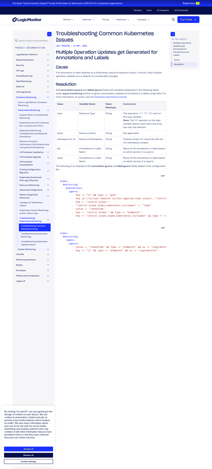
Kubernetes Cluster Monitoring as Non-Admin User (33, 212)
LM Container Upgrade (30, 157)
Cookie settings (28, 461)
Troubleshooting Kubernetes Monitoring (30, 219)
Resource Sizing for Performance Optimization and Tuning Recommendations (34, 144)
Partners (138, 10)
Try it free (186, 19)
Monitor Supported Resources (28, 196)
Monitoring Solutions (26, 259)
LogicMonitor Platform (26, 54)
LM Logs (20, 70)
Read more (189, 3)
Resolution (179, 64)
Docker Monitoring (27, 249)
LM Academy (163, 10)
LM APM (20, 254)
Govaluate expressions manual (110, 96)
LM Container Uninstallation (26, 163)
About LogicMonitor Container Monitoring (32, 104)
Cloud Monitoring (24, 76)
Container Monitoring (26, 97)
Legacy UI (20, 281)
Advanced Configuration (31, 190)
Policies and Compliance (27, 275)
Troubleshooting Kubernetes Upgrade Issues (34, 243)
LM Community (181, 10)
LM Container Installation (31, 152)
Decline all (28, 455)
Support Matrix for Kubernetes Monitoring (33, 116)
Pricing (105, 19)
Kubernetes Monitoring (29, 110)
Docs (149, 10)
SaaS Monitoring (23, 81)
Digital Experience (25, 60)
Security (20, 65)
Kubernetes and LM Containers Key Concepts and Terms (34, 124)
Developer (21, 270)
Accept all (28, 449)
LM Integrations (23, 92)
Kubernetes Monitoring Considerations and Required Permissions (33, 133)
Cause (177, 60)
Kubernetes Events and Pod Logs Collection (30, 179)
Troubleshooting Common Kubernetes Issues (33, 227)
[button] (69, 19)
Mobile (19, 265)
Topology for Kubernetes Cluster (31, 204)
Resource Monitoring (29, 185)
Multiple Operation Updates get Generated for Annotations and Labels (182, 49)
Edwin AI (20, 86)
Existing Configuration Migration (30, 171)
